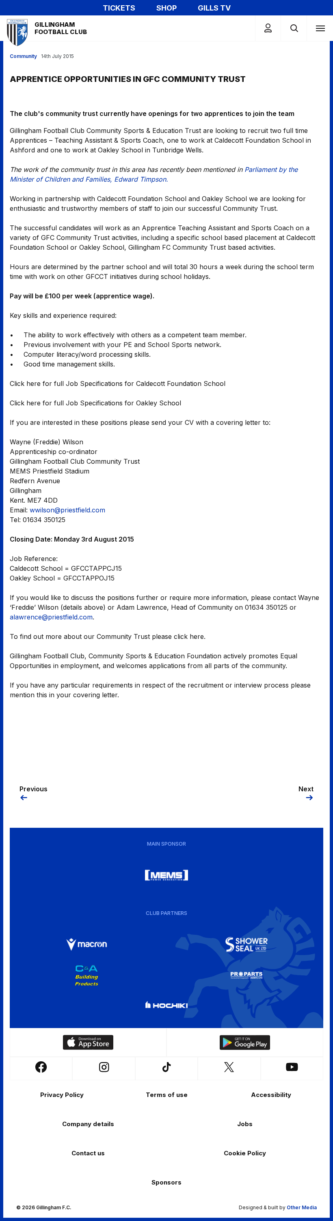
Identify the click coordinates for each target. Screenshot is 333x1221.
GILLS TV (214, 8)
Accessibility (271, 1095)
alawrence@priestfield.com (51, 617)
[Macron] (86, 944)
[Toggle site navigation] (320, 28)
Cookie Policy (245, 1153)
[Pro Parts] (246, 975)
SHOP (166, 8)
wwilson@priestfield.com (67, 510)
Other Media (302, 1207)
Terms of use (167, 1095)
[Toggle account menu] (268, 28)
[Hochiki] (166, 1006)
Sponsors (166, 1182)
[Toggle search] (294, 28)
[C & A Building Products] (86, 975)
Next (306, 789)
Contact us (88, 1153)
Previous (33, 789)
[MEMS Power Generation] (166, 875)
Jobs (245, 1124)
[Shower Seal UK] (246, 944)
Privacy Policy (62, 1095)
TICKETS (119, 8)
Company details (88, 1124)
